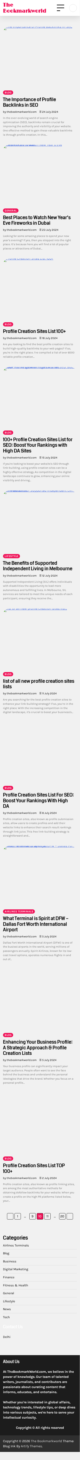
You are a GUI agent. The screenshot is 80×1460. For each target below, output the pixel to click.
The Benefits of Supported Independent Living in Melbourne (37, 566)
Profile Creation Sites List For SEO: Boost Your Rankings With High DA (38, 800)
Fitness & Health (15, 1285)
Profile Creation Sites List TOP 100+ (34, 1168)
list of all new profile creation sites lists (38, 684)
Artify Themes (31, 1446)
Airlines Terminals (19, 911)
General (11, 210)
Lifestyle (11, 556)
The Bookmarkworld (24, 8)
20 (62, 1216)
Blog (8, 92)
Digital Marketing (15, 1269)
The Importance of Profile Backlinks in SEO (29, 102)
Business (9, 1261)
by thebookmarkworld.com (20, 111)
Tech (6, 1317)
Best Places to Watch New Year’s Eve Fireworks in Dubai (37, 220)
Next (70, 1216)
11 (47, 1216)
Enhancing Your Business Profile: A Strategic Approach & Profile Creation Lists (38, 1047)
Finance (8, 1277)
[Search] (73, 8)
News (7, 1309)
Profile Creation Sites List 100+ (34, 331)
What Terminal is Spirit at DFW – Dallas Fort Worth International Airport (35, 924)
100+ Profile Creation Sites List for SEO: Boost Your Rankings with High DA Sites (38, 445)
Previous (10, 1216)
